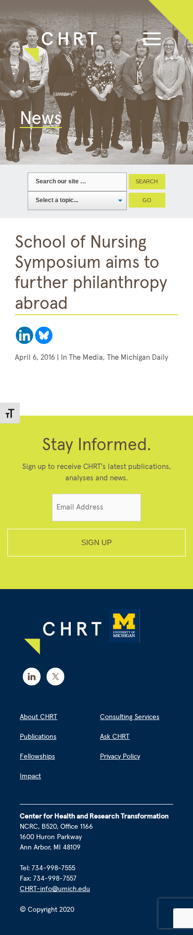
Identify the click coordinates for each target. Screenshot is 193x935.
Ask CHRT (115, 736)
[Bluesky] (43, 335)
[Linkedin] (24, 335)
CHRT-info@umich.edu (55, 889)
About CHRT (38, 717)
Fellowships (37, 756)
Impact (30, 776)
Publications (38, 736)
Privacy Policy (120, 756)
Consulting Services (129, 717)
